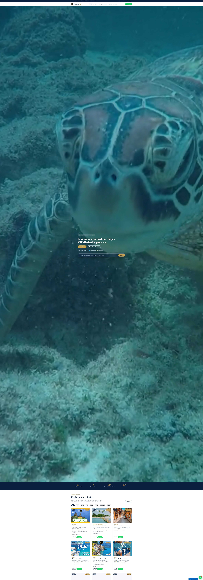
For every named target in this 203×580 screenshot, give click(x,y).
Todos (73, 505)
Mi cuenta (95, 4)
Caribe (91, 505)
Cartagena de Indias (118, 526)
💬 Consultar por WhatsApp (94, 246)
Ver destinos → (82, 246)
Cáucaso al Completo (77, 526)
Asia (87, 505)
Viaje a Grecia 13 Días (77, 558)
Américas (82, 505)
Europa (96, 505)
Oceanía (108, 505)
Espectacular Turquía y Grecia (121, 558)
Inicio (91, 4)
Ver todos (128, 501)
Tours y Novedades (103, 4)
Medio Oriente (102, 505)
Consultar (79, 537)
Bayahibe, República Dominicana (100, 526)
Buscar (121, 255)
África (77, 505)
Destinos (110, 4)
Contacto (115, 4)
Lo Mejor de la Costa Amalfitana (100, 558)
